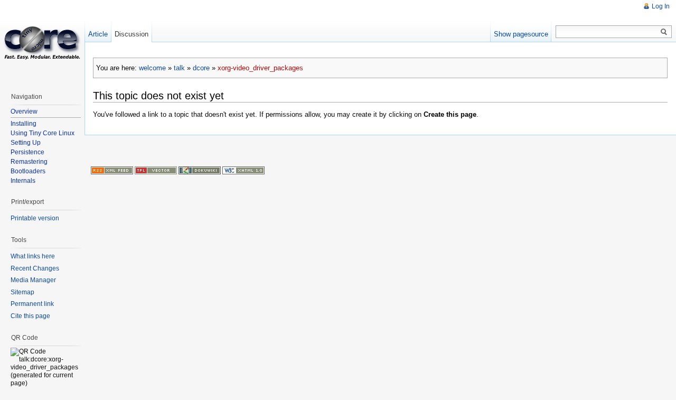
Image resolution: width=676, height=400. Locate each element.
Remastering (29, 161)
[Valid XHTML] (243, 169)
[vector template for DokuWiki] (156, 169)
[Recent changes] (112, 169)
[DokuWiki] (200, 169)
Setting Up (26, 142)
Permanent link (32, 304)
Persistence (27, 152)
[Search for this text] (663, 32)
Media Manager (33, 280)
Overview (24, 111)
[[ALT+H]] (42, 42)
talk (179, 68)
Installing (23, 123)
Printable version (35, 218)
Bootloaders (28, 171)
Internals (23, 180)
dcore (201, 68)
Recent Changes (35, 268)
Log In (661, 6)
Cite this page (30, 316)
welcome (152, 68)
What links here (33, 256)
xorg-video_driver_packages (260, 68)
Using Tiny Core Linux (42, 133)
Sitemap (22, 292)
